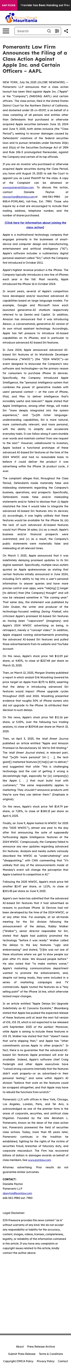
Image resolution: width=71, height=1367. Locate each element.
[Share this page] (66, 31)
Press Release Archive (41, 1346)
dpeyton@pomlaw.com (17, 1193)
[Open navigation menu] (6, 31)
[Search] (49, 31)
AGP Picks (8, 5)
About (20, 1346)
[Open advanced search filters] (57, 31)
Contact (63, 1361)
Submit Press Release (22, 1354)
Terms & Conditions (51, 1354)
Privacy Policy (45, 1361)
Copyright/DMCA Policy (18, 1361)
